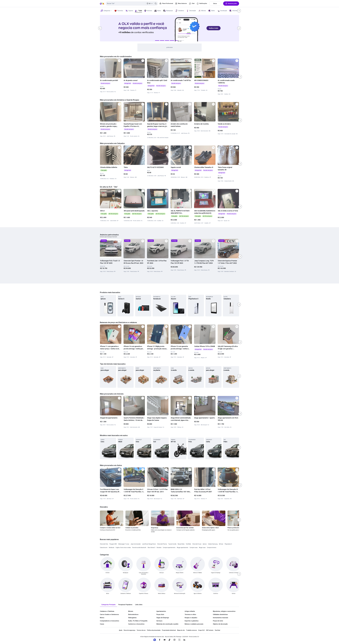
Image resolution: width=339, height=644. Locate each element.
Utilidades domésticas (220, 614)
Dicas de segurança (129, 630)
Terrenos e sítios (190, 614)
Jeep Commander (136, 544)
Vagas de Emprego (162, 617)
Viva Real (217, 630)
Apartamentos (161, 611)
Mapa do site (181, 630)
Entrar (215, 3)
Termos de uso (141, 630)
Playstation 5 (228, 544)
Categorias (106, 10)
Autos (159, 10)
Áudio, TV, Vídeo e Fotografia (137, 621)
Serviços (159, 621)
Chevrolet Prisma (162, 544)
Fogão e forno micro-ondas (123, 547)
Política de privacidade (153, 630)
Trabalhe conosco (191, 630)
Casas (102, 624)
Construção (223, 10)
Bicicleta (159, 547)
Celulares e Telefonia (107, 611)
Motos (102, 617)
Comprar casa (193, 547)
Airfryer (221, 544)
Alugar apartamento (182, 547)
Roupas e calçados (191, 617)
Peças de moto (218, 621)
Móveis (203, 10)
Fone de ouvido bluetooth (139, 547)
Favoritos (120, 10)
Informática (235, 10)
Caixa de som (103, 547)
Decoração (192, 10)
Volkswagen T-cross (123, 544)
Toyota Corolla (172, 544)
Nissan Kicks (181, 544)
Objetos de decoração (220, 624)
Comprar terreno (211, 547)
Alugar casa (202, 547)
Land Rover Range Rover (149, 544)
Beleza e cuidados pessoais (194, 624)
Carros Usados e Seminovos (109, 614)
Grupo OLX (201, 630)
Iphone (205, 544)
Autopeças (169, 10)
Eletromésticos (133, 614)
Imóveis (149, 10)
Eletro (213, 10)
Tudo (140, 11)
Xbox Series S (151, 547)
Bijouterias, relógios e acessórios (224, 611)
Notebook (111, 547)
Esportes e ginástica (191, 621)
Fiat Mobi (188, 544)
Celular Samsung (213, 544)
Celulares (181, 10)
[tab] (108, 605)
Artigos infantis (190, 611)
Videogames (132, 617)
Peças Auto (160, 614)
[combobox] (132, 3)
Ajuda (120, 630)
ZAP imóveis (209, 630)
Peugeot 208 (113, 544)
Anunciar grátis (232, 3)
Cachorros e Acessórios (136, 624)
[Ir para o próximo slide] (240, 77)
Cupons (130, 10)
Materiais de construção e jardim (167, 624)
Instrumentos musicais (220, 617)
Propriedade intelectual (169, 630)
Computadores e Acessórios (109, 621)
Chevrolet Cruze (196, 544)
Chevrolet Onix (104, 544)
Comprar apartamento (169, 547)
